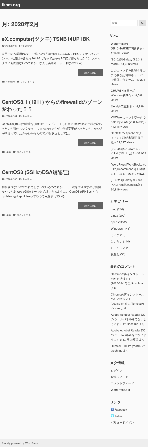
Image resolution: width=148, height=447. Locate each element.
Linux (8, 151)
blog (113, 209)
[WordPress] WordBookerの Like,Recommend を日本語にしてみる (128, 169)
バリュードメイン (122, 422)
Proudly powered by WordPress (20, 443)
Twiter (118, 416)
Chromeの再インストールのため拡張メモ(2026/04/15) (127, 278)
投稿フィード (119, 377)
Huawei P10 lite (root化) (126, 346)
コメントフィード (122, 383)
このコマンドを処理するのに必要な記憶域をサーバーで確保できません (128, 75)
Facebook (120, 409)
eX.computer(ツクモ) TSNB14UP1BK (46, 38)
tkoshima (27, 45)
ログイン (116, 370)
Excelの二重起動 (121, 106)
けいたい (116, 241)
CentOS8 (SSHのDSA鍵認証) (35, 172)
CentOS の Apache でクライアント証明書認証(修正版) (128, 137)
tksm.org (11, 4)
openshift (117, 222)
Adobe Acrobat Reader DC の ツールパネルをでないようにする (128, 319)
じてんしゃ (118, 248)
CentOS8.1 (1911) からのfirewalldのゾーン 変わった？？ (52, 105)
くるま (115, 235)
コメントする (27, 81)
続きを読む (93, 73)
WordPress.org (120, 390)
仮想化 (115, 254)
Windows (10, 81)
